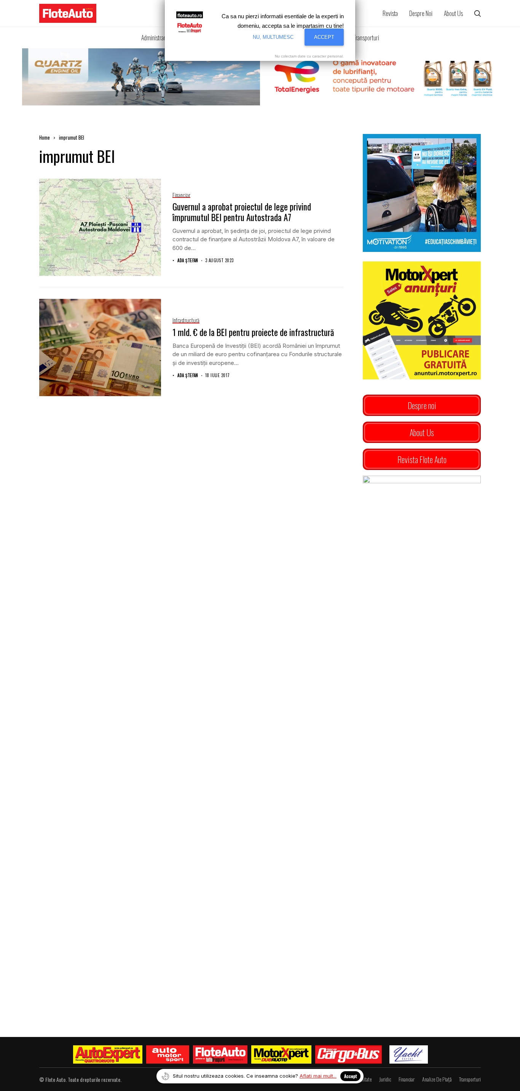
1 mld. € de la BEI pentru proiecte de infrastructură (253, 332)
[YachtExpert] (408, 1054)
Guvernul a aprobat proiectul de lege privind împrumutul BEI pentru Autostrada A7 (241, 212)
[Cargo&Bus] (348, 1054)
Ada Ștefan (187, 260)
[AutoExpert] (107, 1054)
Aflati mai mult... (318, 1076)
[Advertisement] (422, 768)
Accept (350, 1076)
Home (44, 137)
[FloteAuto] (220, 1054)
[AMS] (168, 1054)
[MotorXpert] (281, 1054)
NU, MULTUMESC (273, 37)
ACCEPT (324, 37)
